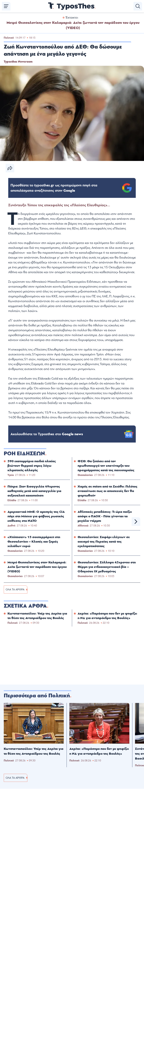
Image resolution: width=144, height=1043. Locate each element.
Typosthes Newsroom (18, 62)
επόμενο (136, 521)
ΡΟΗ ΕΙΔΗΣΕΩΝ (24, 453)
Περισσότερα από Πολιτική (37, 695)
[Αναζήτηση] (138, 6)
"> (53, 188)
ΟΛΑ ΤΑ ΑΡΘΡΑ (15, 589)
